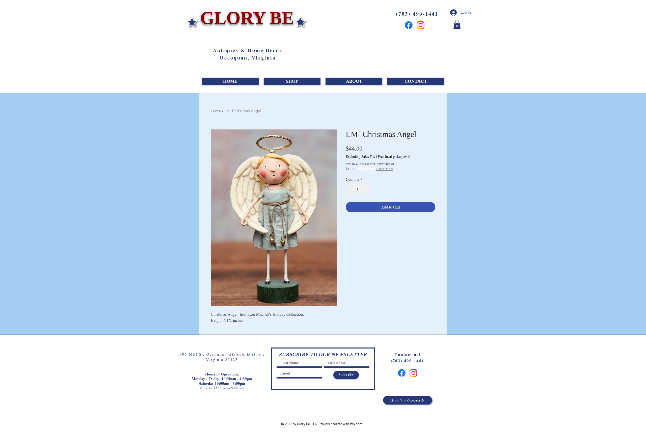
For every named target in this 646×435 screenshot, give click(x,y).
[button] (457, 24)
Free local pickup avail (394, 156)
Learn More (384, 169)
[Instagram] (420, 25)
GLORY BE (245, 18)
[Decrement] (350, 189)
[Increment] (364, 189)
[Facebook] (408, 25)
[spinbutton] (357, 189)
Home (216, 111)
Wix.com (356, 424)
